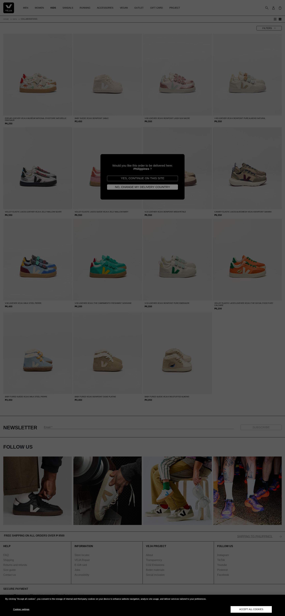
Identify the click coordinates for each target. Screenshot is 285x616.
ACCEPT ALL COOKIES (251, 609)
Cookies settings (21, 609)
